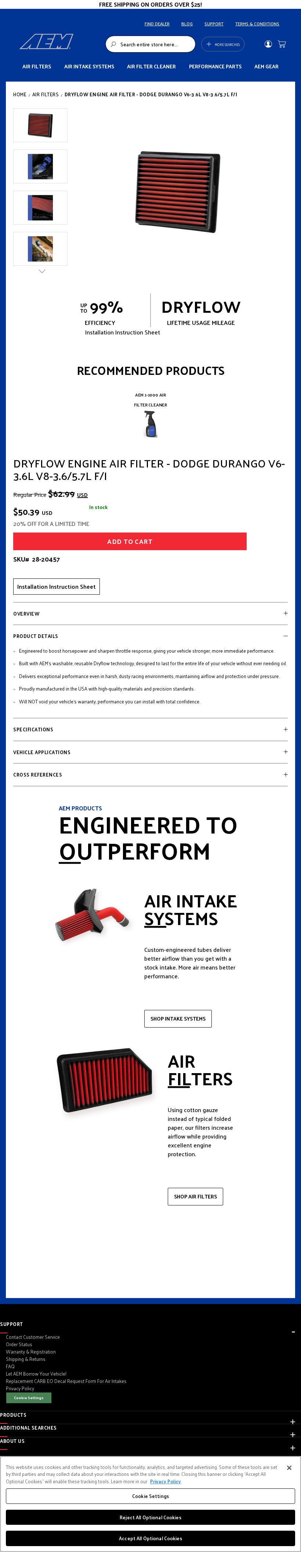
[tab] (150, 614)
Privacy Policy (165, 1481)
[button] (40, 125)
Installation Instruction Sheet (56, 586)
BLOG (187, 23)
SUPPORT (214, 23)
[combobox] (150, 44)
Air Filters (45, 94)
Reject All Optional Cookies (150, 1517)
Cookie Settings (29, 1397)
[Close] (289, 1468)
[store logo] (60, 44)
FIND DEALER (157, 23)
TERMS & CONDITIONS (257, 23)
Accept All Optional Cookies (150, 1538)
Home (19, 94)
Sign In (268, 44)
